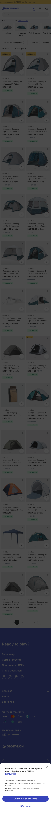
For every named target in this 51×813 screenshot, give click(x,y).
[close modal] (47, 766)
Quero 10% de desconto (25, 798)
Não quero (25, 806)
